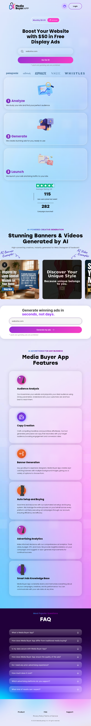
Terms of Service (51, 716)
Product (21, 712)
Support (69, 712)
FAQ (45, 712)
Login (75, 6)
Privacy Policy (38, 716)
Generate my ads (44, 330)
